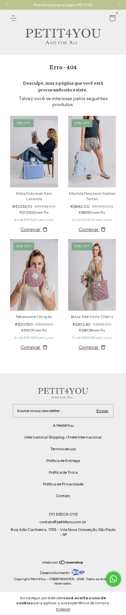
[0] (111, 19)
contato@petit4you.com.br (63, 521)
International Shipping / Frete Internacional (63, 437)
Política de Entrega (63, 460)
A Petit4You (63, 425)
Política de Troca (63, 472)
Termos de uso (63, 448)
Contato (63, 495)
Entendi (63, 609)
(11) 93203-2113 (63, 514)
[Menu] (14, 18)
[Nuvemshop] (63, 563)
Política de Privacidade (63, 483)
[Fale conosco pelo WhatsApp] (113, 579)
